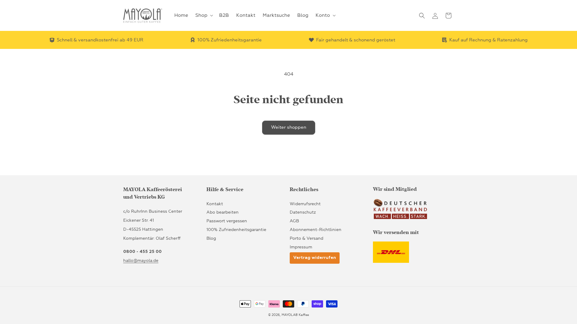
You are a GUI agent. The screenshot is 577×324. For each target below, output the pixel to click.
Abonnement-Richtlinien (315, 229)
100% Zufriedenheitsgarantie (236, 229)
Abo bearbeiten (222, 212)
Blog (211, 238)
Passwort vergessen (226, 221)
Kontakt (214, 203)
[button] (203, 15)
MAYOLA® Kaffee (295, 315)
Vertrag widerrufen (314, 258)
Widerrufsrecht (305, 203)
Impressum (301, 247)
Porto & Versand (306, 238)
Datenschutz (303, 212)
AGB (294, 221)
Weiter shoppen (288, 127)
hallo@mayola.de (140, 260)
